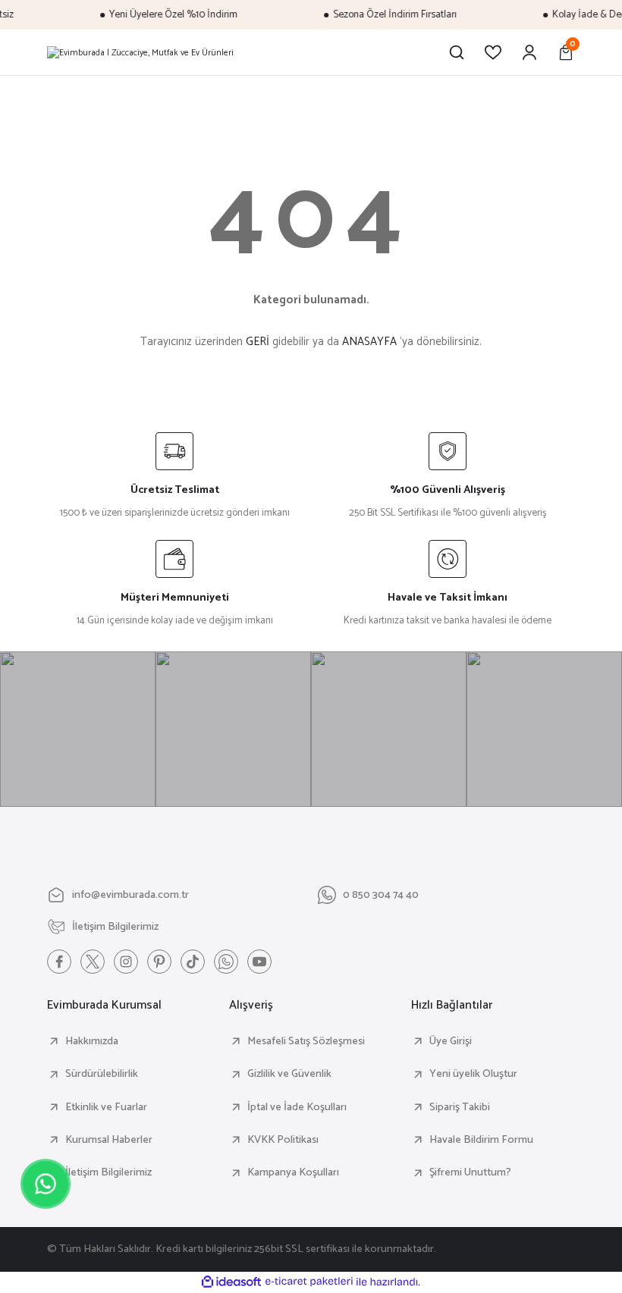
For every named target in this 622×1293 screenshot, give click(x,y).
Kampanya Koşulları (293, 1172)
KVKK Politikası (283, 1139)
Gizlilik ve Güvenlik (289, 1073)
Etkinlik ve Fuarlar (106, 1107)
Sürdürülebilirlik (101, 1073)
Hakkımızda (91, 1041)
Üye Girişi (450, 1041)
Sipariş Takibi (459, 1107)
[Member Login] (529, 52)
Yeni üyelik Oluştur (473, 1073)
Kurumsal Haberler (108, 1139)
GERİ (257, 341)
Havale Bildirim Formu (481, 1139)
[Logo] (140, 52)
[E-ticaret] (309, 1282)
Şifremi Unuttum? (470, 1172)
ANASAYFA (369, 341)
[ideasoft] (231, 1282)
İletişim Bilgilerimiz (108, 1172)
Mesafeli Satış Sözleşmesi (306, 1041)
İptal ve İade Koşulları (297, 1107)
